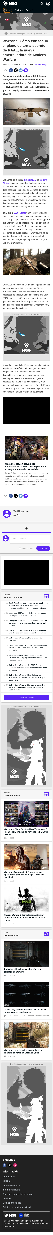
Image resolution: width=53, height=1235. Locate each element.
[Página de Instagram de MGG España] (15, 1165)
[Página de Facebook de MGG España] (4, 1165)
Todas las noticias (26, 697)
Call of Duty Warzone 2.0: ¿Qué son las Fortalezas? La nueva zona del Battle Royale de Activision (27, 677)
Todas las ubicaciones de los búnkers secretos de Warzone (22, 970)
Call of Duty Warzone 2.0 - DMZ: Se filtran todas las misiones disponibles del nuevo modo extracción (28, 667)
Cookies (7, 1198)
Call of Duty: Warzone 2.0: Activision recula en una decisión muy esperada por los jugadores (27, 631)
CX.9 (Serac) (20, 213)
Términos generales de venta (18, 1194)
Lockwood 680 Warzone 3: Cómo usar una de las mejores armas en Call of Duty (27, 614)
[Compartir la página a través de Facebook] (11, 70)
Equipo (6, 1181)
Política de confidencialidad (17, 1207)
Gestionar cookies (12, 1203)
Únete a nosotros (11, 1185)
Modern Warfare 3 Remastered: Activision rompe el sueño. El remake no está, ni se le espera (24, 917)
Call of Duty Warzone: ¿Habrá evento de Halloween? (25, 639)
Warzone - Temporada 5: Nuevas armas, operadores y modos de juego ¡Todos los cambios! (24, 874)
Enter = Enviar (28, 548)
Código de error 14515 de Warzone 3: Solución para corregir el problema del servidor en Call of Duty (28, 622)
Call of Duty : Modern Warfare (36, 1016)
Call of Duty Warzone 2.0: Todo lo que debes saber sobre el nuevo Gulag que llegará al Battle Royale (27, 687)
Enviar (44, 548)
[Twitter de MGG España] (10, 1165)
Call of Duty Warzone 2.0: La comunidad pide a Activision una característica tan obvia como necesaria (28, 647)
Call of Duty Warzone (34, 34)
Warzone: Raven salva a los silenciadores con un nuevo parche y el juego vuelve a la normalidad (25, 467)
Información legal (11, 1189)
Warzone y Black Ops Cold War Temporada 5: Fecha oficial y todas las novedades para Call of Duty (26, 832)
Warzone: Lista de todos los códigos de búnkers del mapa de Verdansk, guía (23, 1051)
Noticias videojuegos (17, 34)
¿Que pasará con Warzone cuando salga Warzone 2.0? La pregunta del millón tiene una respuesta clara (28, 657)
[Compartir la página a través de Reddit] (21, 70)
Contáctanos (9, 1176)
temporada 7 (30, 180)
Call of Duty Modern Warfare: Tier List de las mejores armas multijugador (25, 1011)
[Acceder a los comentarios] (25, 70)
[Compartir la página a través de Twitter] (16, 70)
